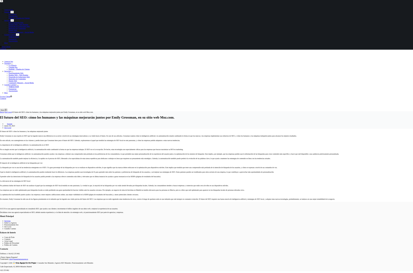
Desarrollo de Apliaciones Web (19, 77)
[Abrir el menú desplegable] (12, 71)
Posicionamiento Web (16, 73)
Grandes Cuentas (10, 85)
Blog (6, 93)
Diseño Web (13, 81)
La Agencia (12, 65)
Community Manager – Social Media (21, 83)
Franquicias (12, 89)
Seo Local (7, 128)
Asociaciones (13, 91)
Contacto (3, 98)
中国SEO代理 (14, 87)
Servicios (7, 71)
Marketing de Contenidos (17, 79)
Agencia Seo (8, 61)
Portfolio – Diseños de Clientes (19, 69)
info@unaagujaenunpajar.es (18, 259)
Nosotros (7, 63)
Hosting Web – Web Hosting (18, 75)
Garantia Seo (13, 67)
